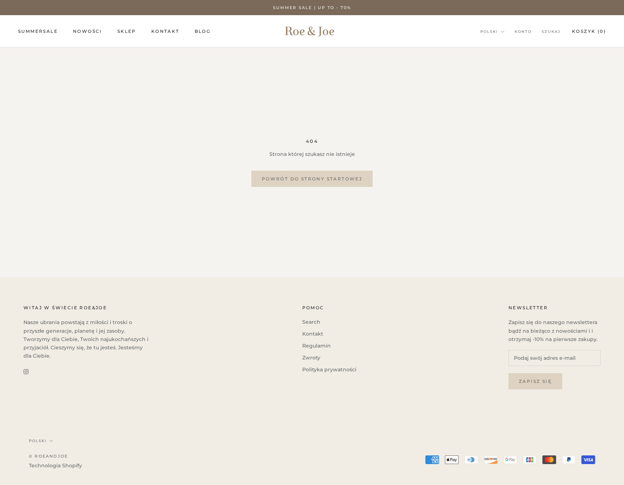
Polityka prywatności (329, 369)
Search (311, 322)
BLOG (203, 31)
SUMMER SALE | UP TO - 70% (312, 7)
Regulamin (316, 345)
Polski (489, 31)
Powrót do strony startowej (312, 179)
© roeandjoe (48, 456)
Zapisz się (535, 381)
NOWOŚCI (87, 31)
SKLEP (126, 31)
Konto (523, 31)
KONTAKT (165, 31)
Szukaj (551, 31)
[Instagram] (26, 371)
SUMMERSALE (38, 31)
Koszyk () (589, 31)
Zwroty (311, 357)
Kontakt (312, 334)
